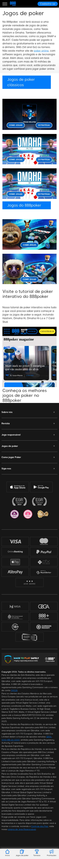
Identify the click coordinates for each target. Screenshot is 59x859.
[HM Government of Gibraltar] (15, 616)
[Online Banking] (15, 552)
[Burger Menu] (4, 4)
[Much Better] (43, 572)
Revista (6, 423)
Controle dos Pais (39, 826)
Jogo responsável (11, 434)
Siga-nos (6, 468)
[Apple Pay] (15, 562)
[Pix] (44, 562)
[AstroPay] (15, 572)
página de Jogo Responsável (22, 829)
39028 (14, 690)
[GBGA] (43, 606)
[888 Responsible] (44, 617)
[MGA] (15, 606)
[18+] (15, 627)
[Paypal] (43, 552)
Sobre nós (7, 412)
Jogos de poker (10, 446)
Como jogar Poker (11, 457)
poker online (41, 50)
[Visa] (15, 541)
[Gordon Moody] (43, 627)
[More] (29, 582)
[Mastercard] (44, 541)
